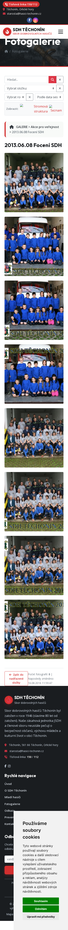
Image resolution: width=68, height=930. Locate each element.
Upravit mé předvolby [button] (41, 916)
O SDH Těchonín (16, 790)
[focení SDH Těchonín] (34, 182)
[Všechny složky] (59, 88)
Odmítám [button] (41, 908)
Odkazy (10, 810)
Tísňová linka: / (22, 4)
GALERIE (21, 127)
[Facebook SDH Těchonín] (29, 20)
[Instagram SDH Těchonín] (35, 20)
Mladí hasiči (13, 797)
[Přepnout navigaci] (60, 31)
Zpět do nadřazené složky (16, 678)
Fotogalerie (12, 804)
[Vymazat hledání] (59, 79)
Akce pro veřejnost (45, 127)
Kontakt (10, 824)
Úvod (8, 784)
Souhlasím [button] (41, 901)
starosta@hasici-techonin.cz (23, 13)
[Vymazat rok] (29, 97)
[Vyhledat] (52, 79)
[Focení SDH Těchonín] (34, 374)
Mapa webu (13, 914)
